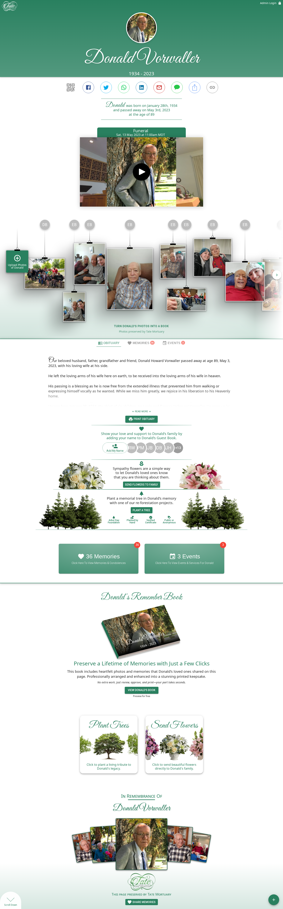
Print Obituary (144, 419)
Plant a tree (141, 510)
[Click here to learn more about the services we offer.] (141, 882)
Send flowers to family (141, 484)
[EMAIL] (159, 87)
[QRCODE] (70, 87)
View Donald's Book (141, 690)
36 (137, 545)
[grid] (141, 277)
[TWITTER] (106, 87)
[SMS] (177, 87)
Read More (141, 411)
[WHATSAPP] (124, 87)
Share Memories (144, 902)
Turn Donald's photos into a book (141, 326)
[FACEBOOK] (88, 87)
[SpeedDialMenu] (273, 899)
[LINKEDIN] (141, 87)
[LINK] (212, 87)
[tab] (108, 343)
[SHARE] (194, 87)
